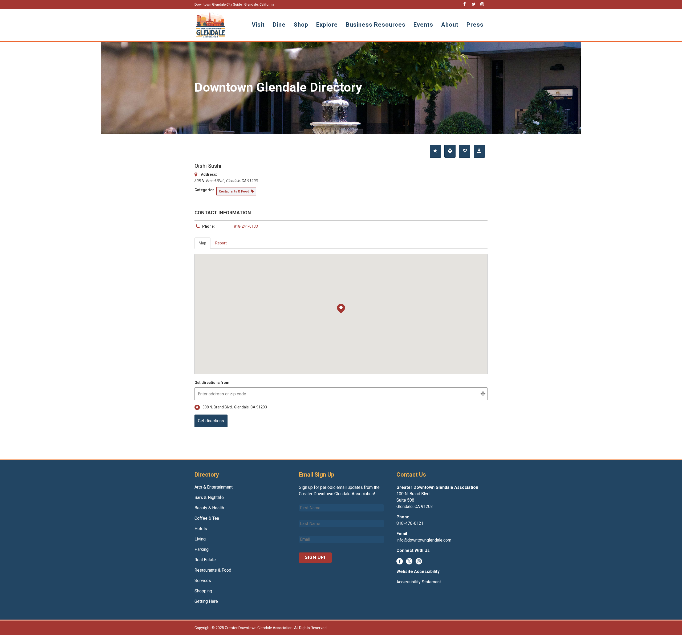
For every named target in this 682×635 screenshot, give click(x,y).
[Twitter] (409, 560)
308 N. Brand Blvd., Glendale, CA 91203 (234, 407)
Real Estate (205, 559)
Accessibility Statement (418, 581)
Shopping (203, 590)
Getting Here (206, 601)
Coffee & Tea (206, 518)
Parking (201, 549)
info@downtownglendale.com (423, 540)
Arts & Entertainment (213, 487)
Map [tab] (202, 243)
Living (200, 539)
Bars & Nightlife (209, 497)
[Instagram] (419, 560)
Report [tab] (221, 243)
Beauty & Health (209, 507)
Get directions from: (212, 382)
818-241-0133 (246, 226)
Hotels (200, 528)
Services (202, 580)
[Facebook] (399, 560)
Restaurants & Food (212, 570)
